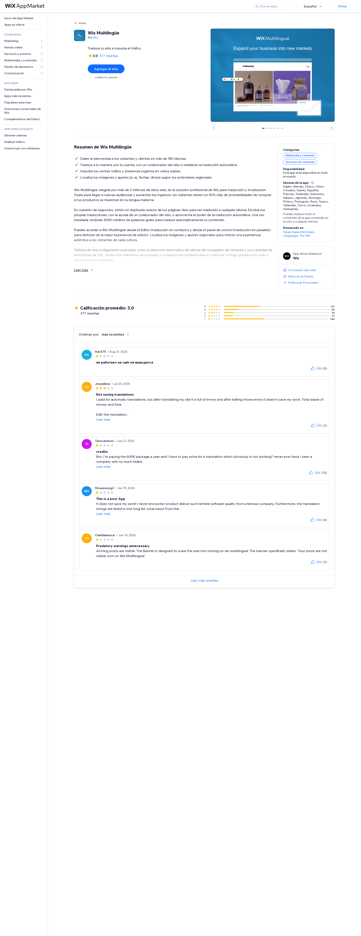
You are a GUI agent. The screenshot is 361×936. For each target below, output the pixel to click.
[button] (312, 183)
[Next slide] (331, 128)
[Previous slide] (214, 128)
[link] (24, 18)
